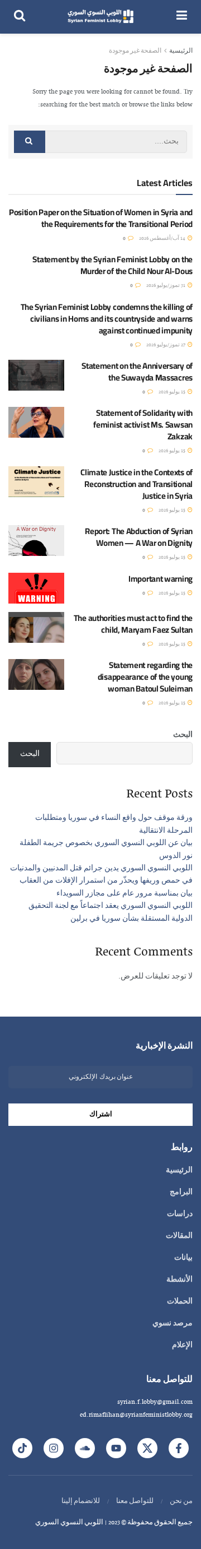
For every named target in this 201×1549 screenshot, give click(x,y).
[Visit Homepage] (100, 17)
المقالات (179, 1236)
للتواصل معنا (135, 1501)
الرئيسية (181, 51)
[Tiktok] (22, 1448)
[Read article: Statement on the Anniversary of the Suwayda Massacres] (36, 375)
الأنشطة (179, 1280)
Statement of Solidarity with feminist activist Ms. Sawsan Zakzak (143, 424)
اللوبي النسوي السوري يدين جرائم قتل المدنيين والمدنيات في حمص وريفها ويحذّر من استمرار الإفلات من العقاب (101, 874)
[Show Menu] (181, 17)
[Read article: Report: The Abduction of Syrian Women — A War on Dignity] (36, 540)
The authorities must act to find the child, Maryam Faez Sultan (133, 624)
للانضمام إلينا (80, 1501)
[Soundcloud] (85, 1448)
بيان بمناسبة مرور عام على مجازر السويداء (124, 894)
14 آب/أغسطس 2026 (162, 238)
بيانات (183, 1258)
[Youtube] (116, 1448)
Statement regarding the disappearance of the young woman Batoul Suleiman (145, 677)
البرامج (181, 1192)
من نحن (181, 1501)
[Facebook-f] (179, 1448)
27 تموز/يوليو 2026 (166, 345)
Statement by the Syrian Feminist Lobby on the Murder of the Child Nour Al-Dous (112, 265)
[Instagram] (54, 1448)
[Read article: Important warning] (36, 588)
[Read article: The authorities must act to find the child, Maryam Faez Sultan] (36, 627)
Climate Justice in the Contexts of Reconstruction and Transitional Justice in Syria (136, 484)
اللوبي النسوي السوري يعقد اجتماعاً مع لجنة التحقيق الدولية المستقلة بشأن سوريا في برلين (110, 912)
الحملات (180, 1302)
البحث (183, 735)
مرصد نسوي (172, 1324)
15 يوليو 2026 (172, 392)
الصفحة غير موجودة (135, 51)
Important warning (160, 579)
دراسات (180, 1214)
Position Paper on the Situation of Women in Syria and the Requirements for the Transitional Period (101, 218)
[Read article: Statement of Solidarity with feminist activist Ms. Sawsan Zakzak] (36, 422)
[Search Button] (19, 17)
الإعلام (182, 1345)
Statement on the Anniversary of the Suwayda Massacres (137, 372)
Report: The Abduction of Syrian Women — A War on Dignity (139, 537)
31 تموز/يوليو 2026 (166, 285)
